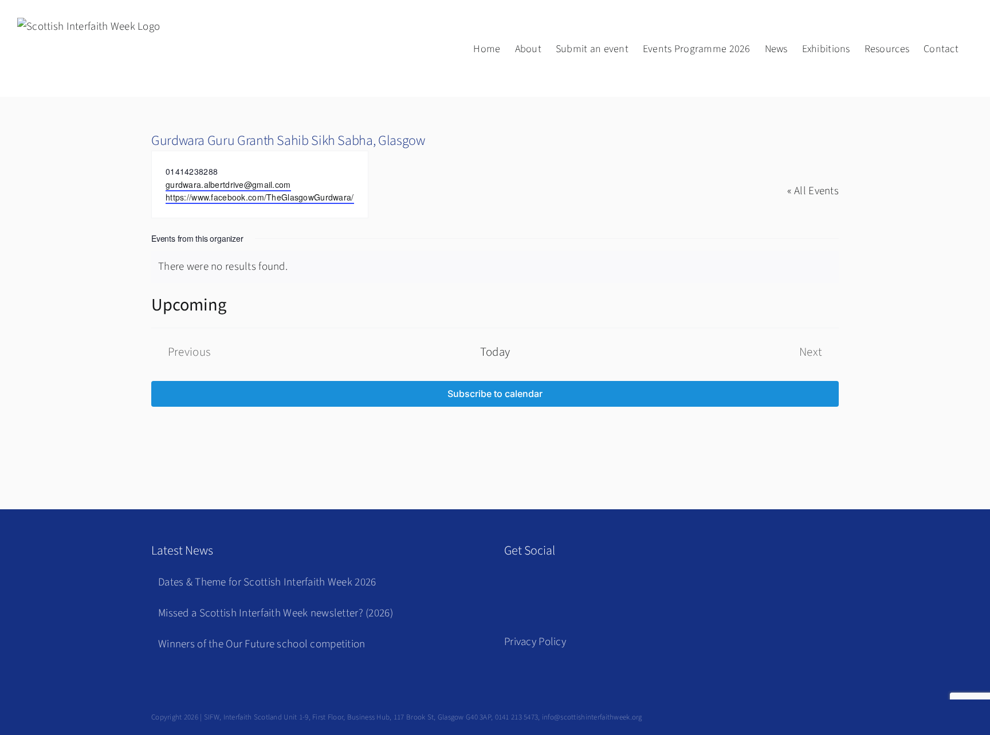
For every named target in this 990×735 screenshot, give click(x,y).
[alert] (495, 267)
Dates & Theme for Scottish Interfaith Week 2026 (267, 582)
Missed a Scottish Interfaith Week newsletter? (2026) (275, 613)
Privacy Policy (535, 642)
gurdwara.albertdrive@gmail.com (228, 184)
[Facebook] (513, 584)
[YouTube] (566, 584)
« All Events (813, 191)
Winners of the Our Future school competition (262, 644)
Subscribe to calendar (495, 393)
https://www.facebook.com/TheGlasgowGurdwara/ (260, 197)
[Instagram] (540, 584)
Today (495, 352)
